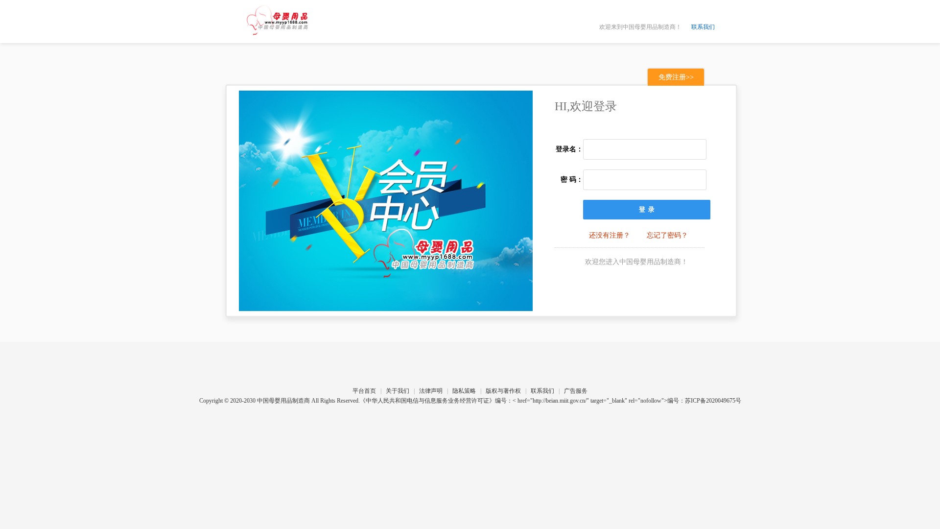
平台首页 (364, 390)
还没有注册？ (609, 235)
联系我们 (703, 27)
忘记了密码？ (667, 235)
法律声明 (431, 390)
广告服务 (576, 390)
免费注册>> (676, 77)
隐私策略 (464, 390)
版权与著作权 (503, 390)
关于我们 (397, 390)
